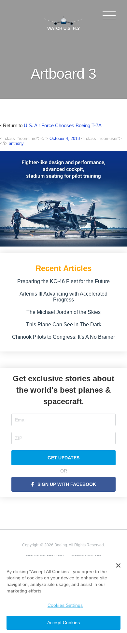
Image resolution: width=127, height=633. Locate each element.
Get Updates (63, 457)
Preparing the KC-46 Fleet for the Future (63, 281)
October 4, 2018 (64, 138)
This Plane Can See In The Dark (63, 324)
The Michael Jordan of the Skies (63, 312)
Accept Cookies (63, 622)
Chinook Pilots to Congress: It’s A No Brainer (63, 337)
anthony (16, 143)
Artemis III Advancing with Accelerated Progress (63, 296)
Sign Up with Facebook (66, 484)
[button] (118, 566)
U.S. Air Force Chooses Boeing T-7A (63, 125)
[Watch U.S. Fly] (63, 22)
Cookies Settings (65, 605)
